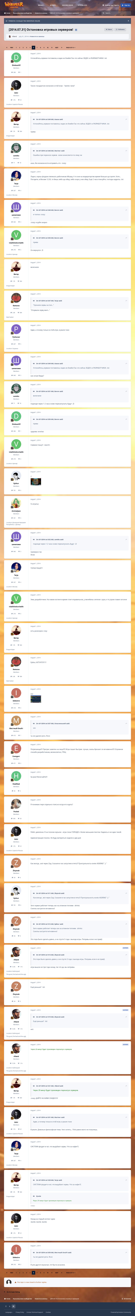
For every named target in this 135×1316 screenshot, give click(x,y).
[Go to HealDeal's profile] (16, 776)
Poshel (16, 811)
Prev (11, 47)
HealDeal (16, 784)
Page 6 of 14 (70, 47)
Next (56, 47)
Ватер (16, 124)
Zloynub (16, 871)
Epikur (16, 483)
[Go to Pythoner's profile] (16, 329)
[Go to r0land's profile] (10, 36)
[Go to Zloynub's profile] (16, 863)
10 (47, 47)
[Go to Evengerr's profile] (16, 748)
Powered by (121, 1312)
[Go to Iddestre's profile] (16, 693)
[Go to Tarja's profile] (16, 176)
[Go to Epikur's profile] (16, 476)
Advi (16, 93)
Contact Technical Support (35, 1312)
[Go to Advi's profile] (16, 85)
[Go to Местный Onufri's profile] (16, 721)
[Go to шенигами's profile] (16, 207)
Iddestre (16, 701)
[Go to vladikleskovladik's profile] (16, 235)
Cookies (48, 1312)
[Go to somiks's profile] (16, 148)
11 (51, 47)
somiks (16, 156)
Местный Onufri (16, 728)
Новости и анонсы (37, 36)
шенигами (16, 215)
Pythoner (16, 337)
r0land (14, 36)
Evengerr (16, 756)
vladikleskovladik (16, 243)
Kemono (16, 306)
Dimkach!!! (16, 65)
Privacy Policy (20, 1312)
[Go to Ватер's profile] (16, 116)
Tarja (16, 184)
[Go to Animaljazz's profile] (16, 503)
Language (8, 1312)
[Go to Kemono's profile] (16, 298)
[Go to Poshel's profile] (16, 804)
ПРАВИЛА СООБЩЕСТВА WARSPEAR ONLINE (24, 21)
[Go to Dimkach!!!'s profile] (16, 57)
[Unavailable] (36, 479)
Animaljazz (16, 511)
